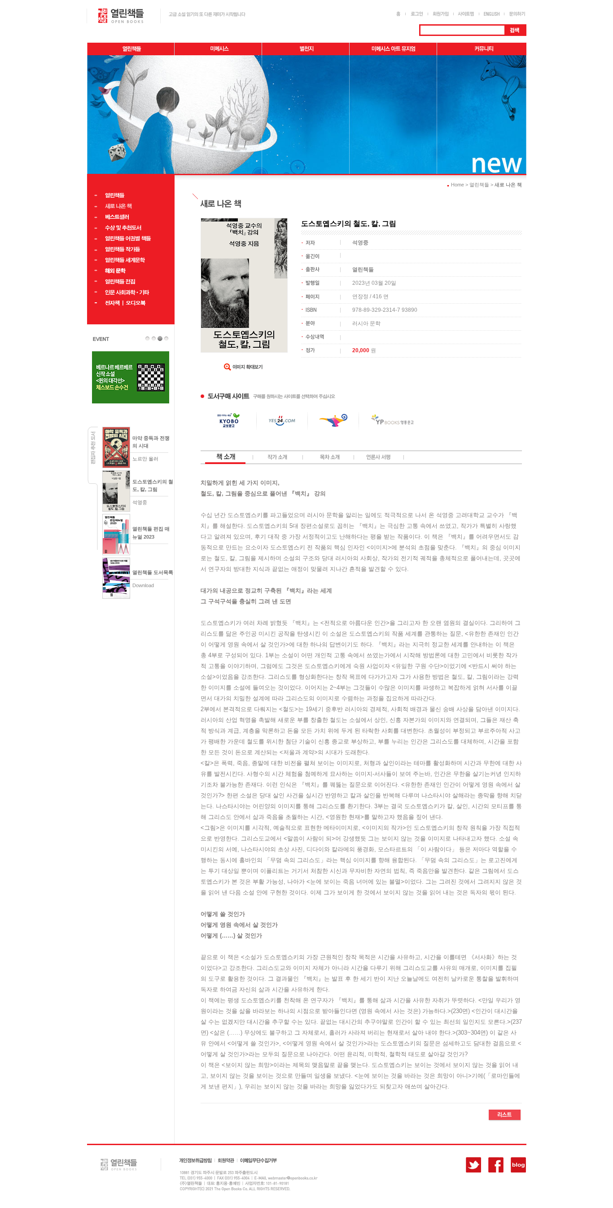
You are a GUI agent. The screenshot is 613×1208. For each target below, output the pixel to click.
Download (143, 585)
